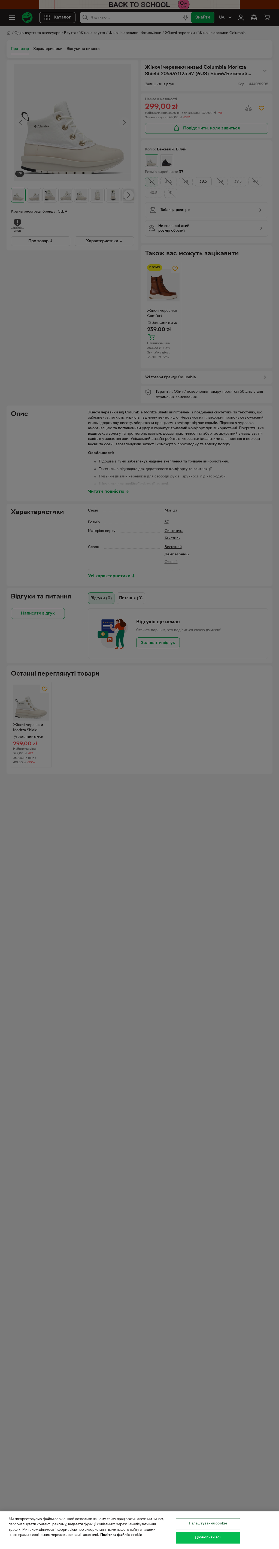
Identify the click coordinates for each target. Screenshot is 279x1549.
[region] (139, 1530)
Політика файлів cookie (121, 1535)
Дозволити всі (208, 1537)
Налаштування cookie (208, 1523)
